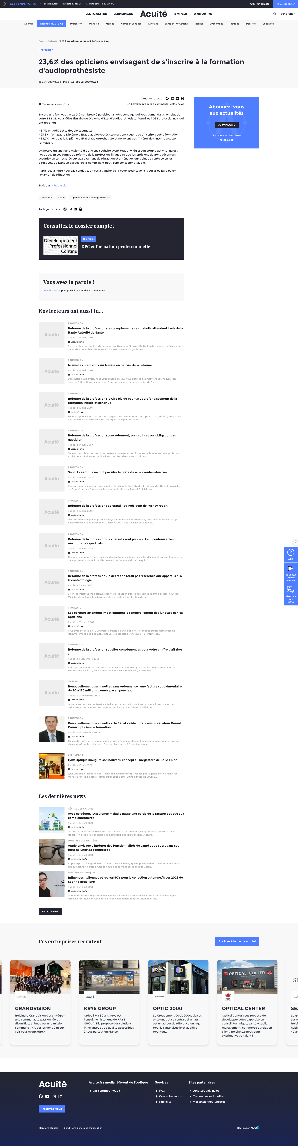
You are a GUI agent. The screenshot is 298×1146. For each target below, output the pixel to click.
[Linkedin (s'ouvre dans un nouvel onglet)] (232, 140)
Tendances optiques (82, 872)
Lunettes (153, 23)
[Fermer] (295, 542)
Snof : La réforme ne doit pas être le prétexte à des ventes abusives (117, 472)
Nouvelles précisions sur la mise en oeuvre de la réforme (110, 365)
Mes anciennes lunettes (209, 1101)
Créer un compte (259, 3)
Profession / (54, 41)
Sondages (268, 23)
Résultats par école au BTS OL (99, 4)
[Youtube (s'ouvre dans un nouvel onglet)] (224, 140)
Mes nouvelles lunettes (209, 1096)
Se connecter (287, 3)
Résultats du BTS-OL (51, 23)
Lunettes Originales (206, 1090)
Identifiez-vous (52, 290)
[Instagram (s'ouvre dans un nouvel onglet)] (228, 140)
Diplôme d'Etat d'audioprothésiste (90, 197)
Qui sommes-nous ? (106, 1090)
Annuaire (203, 14)
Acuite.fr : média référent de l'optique (118, 1082)
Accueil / (43, 41)
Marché (110, 23)
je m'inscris (226, 124)
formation (46, 197)
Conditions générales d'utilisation (83, 1127)
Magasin (94, 23)
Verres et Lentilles (131, 23)
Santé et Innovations (176, 23)
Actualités (96, 14)
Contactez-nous (170, 1096)
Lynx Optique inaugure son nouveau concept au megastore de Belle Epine (122, 760)
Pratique (234, 23)
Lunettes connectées (82, 840)
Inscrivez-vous (52, 1108)
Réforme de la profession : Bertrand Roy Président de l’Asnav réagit (117, 505)
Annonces (123, 14)
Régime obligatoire (80, 808)
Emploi (180, 14)
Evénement (216, 23)
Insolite (199, 23)
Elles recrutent (51, 4)
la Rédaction (59, 185)
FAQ (162, 1090)
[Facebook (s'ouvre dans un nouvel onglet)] (221, 140)
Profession (76, 23)
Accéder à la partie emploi (237, 941)
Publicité (165, 1101)
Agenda (28, 23)
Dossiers (251, 23)
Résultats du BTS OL (71, 4)
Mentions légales (48, 1127)
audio (61, 197)
